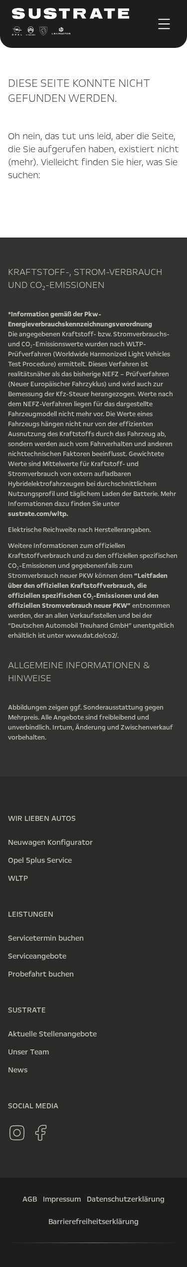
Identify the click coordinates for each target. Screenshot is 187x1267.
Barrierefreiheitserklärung (93, 1222)
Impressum (62, 1199)
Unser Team (28, 1052)
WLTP (18, 878)
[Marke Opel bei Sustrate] (17, 33)
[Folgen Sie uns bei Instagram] (17, 1133)
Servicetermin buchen (46, 938)
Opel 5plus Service (40, 860)
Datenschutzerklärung (126, 1199)
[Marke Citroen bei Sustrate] (30, 33)
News (17, 1070)
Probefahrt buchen (41, 974)
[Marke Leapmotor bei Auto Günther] (61, 33)
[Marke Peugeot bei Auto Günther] (43, 33)
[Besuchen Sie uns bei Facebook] (41, 1133)
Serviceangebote (37, 956)
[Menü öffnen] (164, 23)
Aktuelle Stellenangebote (52, 1034)
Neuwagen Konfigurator (50, 842)
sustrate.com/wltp (37, 513)
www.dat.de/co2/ (91, 635)
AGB (29, 1199)
